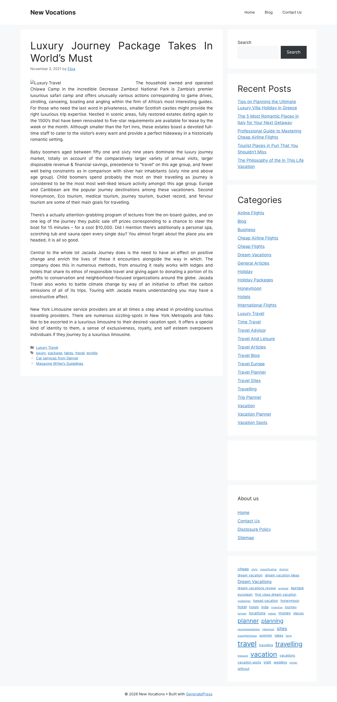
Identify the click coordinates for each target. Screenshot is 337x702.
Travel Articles (252, 347)
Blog (269, 12)
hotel (242, 607)
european (245, 594)
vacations (287, 655)
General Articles (253, 263)
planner (248, 620)
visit (267, 662)
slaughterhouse (247, 635)
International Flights (257, 305)
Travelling (247, 389)
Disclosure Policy (254, 529)
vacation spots (249, 662)
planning (272, 620)
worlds (92, 353)
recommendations (249, 629)
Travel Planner (252, 372)
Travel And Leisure (256, 338)
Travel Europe (251, 363)
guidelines (244, 601)
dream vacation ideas (282, 575)
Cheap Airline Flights (258, 238)
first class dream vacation (275, 594)
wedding (280, 662)
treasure (243, 655)
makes (272, 613)
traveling (266, 645)
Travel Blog (249, 355)
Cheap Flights (251, 246)
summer (265, 635)
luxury (41, 353)
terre (289, 635)
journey (291, 607)
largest (242, 613)
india (265, 607)
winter (293, 662)
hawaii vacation (265, 601)
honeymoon (290, 601)
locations (257, 613)
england (283, 588)
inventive (276, 607)
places (298, 613)
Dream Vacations (254, 254)
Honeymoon (250, 288)
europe (297, 588)
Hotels (244, 296)
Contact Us (292, 12)
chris (254, 569)
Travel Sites (249, 380)
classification (268, 569)
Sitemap (246, 537)
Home (249, 12)
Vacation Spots (252, 422)
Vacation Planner (254, 414)
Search (244, 42)
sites (282, 628)
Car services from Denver (57, 358)
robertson (268, 629)
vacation (263, 654)
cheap (243, 569)
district (283, 569)
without (243, 669)
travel (79, 353)
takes (68, 353)
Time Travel (249, 321)
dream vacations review (257, 588)
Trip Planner (249, 397)
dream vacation (250, 575)
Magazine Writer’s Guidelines (59, 363)
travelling (288, 644)
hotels (254, 607)
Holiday (245, 271)
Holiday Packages (255, 279)
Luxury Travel (47, 347)
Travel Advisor (252, 330)
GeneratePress (199, 694)
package (55, 353)
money (285, 613)
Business (246, 229)
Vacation (246, 405)
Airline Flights (251, 212)
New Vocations (53, 12)
